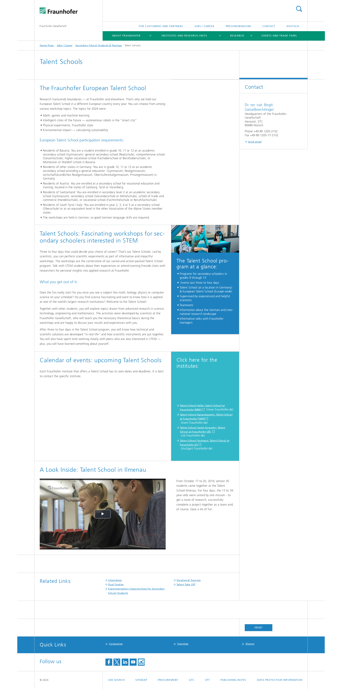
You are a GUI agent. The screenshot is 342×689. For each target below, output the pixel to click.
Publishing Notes (233, 680)
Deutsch (293, 26)
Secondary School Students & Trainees (98, 45)
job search (116, 680)
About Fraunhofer (126, 35)
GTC (191, 680)
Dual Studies (115, 584)
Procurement (168, 680)
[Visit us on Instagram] (141, 662)
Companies (116, 643)
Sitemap (141, 680)
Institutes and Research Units (184, 35)
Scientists (182, 643)
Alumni (249, 643)
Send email (255, 141)
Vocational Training (189, 580)
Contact (268, 26)
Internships (115, 580)
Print (258, 627)
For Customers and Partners (161, 26)
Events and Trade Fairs (279, 35)
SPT (207, 680)
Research (237, 35)
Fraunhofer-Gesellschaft (53, 26)
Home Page (47, 45)
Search (299, 8)
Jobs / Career (204, 26)
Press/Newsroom (238, 26)
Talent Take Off (186, 584)
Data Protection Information (279, 680)
